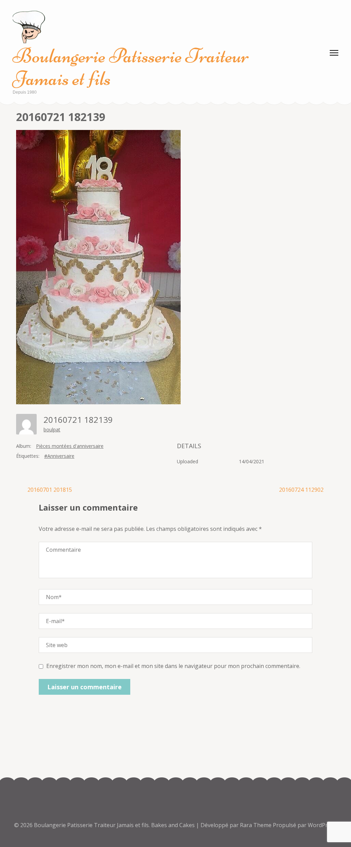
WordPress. (322, 825)
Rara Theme (256, 825)
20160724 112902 (301, 489)
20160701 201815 (49, 489)
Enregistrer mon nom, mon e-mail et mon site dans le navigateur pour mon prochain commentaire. (173, 666)
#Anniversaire (59, 456)
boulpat (52, 429)
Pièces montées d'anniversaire (70, 446)
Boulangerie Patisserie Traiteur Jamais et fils (131, 67)
